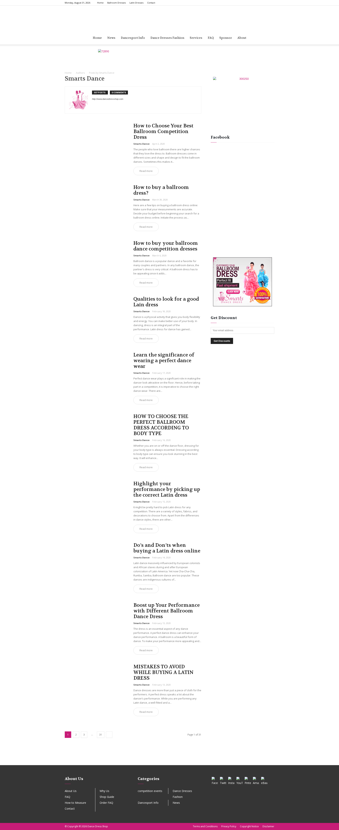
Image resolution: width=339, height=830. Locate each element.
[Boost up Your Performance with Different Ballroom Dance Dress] (96, 625)
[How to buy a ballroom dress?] (96, 208)
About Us (71, 791)
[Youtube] (271, 2)
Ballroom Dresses (116, 2)
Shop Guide (107, 797)
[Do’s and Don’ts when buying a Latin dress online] (96, 565)
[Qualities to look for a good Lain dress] (96, 319)
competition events (150, 791)
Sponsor (225, 38)
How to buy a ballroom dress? (161, 190)
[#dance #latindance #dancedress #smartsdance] (212, 759)
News (111, 38)
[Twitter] (265, 2)
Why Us (104, 791)
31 (100, 734)
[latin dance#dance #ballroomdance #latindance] (41, 759)
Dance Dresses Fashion (167, 38)
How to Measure (75, 803)
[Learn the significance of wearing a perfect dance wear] (96, 375)
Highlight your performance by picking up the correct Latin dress (166, 489)
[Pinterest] (258, 2)
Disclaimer (268, 826)
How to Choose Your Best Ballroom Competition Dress (163, 131)
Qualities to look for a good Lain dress (166, 302)
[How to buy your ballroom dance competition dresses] (96, 263)
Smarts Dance (141, 143)
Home (100, 2)
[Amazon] (256, 780)
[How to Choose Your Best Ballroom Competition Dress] (96, 146)
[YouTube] (239, 780)
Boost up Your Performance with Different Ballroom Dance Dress (166, 611)
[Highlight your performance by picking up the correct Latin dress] (96, 504)
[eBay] (264, 780)
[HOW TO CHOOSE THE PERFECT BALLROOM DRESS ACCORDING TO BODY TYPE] (96, 437)
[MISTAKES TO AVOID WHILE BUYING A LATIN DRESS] (96, 687)
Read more (146, 171)
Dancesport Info (133, 38)
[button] (269, 38)
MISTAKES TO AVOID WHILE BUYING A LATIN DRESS (163, 672)
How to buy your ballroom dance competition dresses (165, 246)
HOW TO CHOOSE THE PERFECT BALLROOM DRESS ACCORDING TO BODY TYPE (161, 425)
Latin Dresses (136, 2)
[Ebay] (95, 106)
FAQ (67, 797)
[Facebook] (245, 2)
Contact (151, 2)
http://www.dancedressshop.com (107, 99)
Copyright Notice (249, 826)
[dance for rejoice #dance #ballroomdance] (127, 759)
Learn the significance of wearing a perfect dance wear (163, 360)
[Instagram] (252, 2)
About (241, 38)
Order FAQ (106, 803)
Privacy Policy (228, 826)
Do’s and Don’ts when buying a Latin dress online (166, 548)
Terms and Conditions (205, 826)
